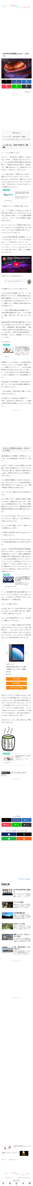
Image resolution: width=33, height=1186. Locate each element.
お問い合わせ (16, 1180)
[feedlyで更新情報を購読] (8, 838)
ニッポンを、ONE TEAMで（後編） (15, 136)
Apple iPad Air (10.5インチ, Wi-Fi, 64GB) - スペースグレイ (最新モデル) (16, 669)
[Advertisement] (16, 33)
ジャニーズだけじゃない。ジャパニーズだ (17, 139)
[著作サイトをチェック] (8, 834)
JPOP (4, 775)
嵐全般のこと (6, 772)
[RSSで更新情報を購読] (24, 838)
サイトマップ (9, 1178)
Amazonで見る (16, 679)
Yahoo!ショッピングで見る (16, 687)
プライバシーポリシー (24, 1178)
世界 (20, 772)
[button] (26, 86)
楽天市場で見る (16, 683)
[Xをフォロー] (24, 834)
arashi (14, 772)
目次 (14, 133)
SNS (24, 772)
